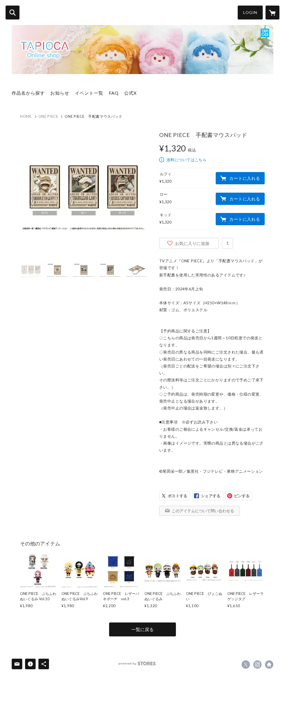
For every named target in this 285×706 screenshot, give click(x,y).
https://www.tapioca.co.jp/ (269, 664)
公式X (130, 92)
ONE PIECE (48, 116)
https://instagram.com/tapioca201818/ (257, 664)
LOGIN (250, 12)
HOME (26, 116)
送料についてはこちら (186, 159)
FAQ (114, 92)
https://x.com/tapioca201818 (246, 664)
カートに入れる (244, 178)
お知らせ (59, 92)
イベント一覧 (89, 92)
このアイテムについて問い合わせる (203, 510)
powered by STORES (137, 663)
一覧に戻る (142, 629)
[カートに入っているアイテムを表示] (272, 12)
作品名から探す (28, 92)
